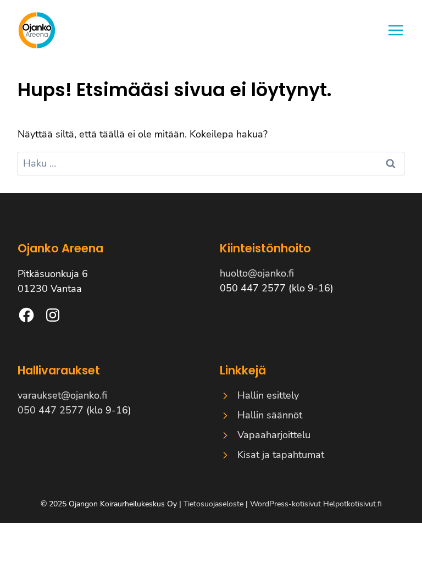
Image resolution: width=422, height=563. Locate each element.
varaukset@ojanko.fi (62, 395)
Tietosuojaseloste (213, 504)
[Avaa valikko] (395, 30)
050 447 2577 (51, 410)
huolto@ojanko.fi (257, 273)
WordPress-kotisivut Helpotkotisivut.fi (316, 504)
